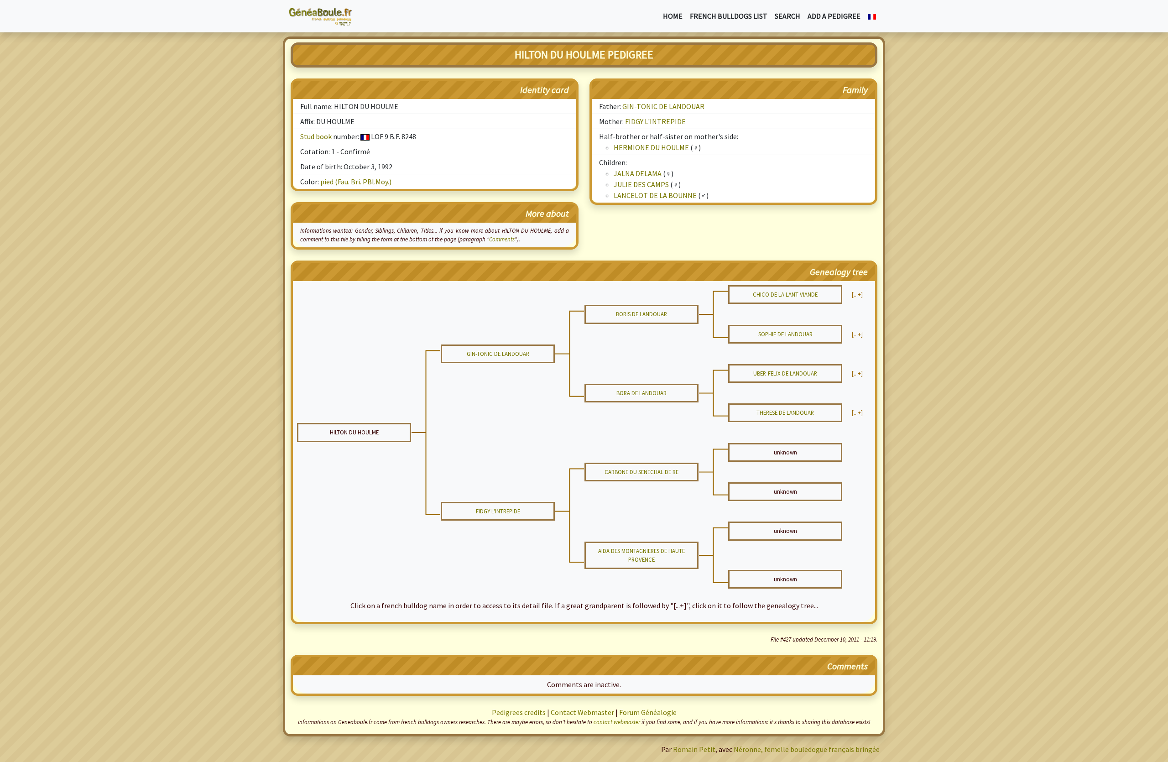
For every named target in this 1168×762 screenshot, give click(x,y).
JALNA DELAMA (638, 173)
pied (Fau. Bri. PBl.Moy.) (355, 181)
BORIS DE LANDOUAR (641, 314)
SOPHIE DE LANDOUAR (785, 334)
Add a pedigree (834, 16)
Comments (502, 239)
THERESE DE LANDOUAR (785, 412)
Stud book (316, 136)
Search (787, 16)
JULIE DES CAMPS (641, 184)
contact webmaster (617, 721)
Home (673, 16)
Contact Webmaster (582, 712)
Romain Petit (694, 749)
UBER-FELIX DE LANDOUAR (785, 373)
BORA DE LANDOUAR (641, 393)
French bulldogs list (728, 16)
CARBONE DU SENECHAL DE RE (641, 471)
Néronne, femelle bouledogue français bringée (807, 749)
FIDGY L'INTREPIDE (655, 121)
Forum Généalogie (648, 712)
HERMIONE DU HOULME (651, 147)
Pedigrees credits (519, 712)
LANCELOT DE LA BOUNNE (655, 195)
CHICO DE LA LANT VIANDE (785, 294)
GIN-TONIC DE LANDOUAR (663, 106)
